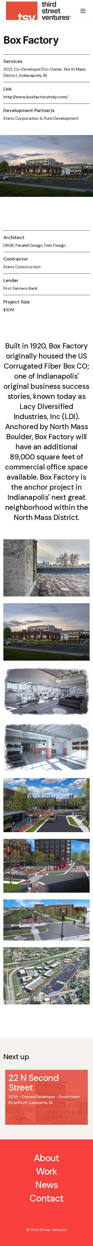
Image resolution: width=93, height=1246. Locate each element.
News (46, 1185)
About (46, 1158)
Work (46, 1171)
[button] (83, 11)
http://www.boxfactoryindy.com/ (35, 97)
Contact (46, 1198)
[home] (37, 11)
